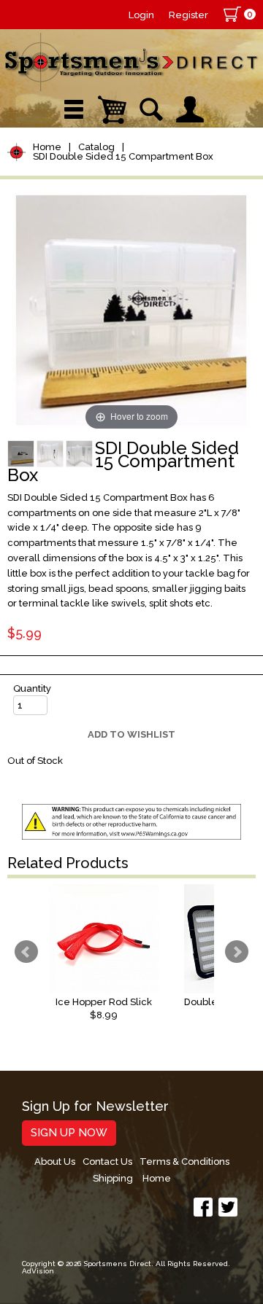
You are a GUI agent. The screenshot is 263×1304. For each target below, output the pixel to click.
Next (236, 952)
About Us (54, 1161)
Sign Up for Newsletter (95, 1107)
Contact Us (107, 1161)
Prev (26, 952)
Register (188, 15)
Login (141, 15)
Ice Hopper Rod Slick (104, 1002)
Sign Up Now (69, 1132)
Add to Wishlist (131, 734)
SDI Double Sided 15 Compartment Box (123, 156)
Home (47, 147)
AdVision (38, 1271)
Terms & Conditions (184, 1161)
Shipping (113, 1178)
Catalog (96, 147)
